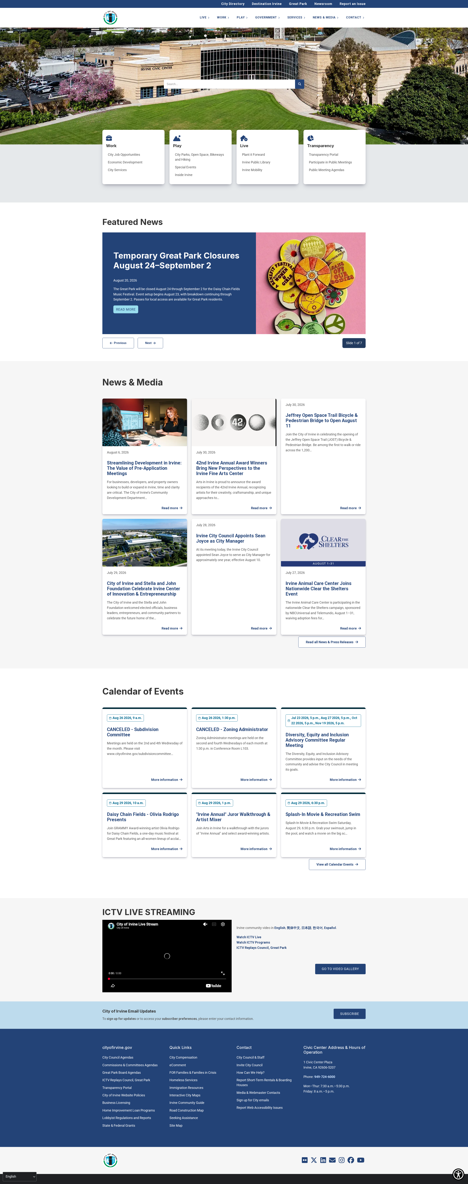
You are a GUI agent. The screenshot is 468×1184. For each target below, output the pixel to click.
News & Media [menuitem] (326, 18)
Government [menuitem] (267, 18)
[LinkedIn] (323, 1161)
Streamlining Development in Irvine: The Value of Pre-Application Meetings (144, 468)
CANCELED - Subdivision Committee (132, 732)
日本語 (306, 928)
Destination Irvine (267, 4)
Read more (126, 309)
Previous (120, 343)
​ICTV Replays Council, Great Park (262, 948)
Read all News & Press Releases (329, 642)
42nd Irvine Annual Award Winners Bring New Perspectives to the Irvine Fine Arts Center (231, 468)
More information (164, 780)
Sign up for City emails (253, 1100)
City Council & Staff (250, 1057)
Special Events (185, 167)
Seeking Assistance (183, 1118)
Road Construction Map (186, 1110)
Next (148, 343)
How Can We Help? (251, 1072)
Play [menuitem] (242, 18)
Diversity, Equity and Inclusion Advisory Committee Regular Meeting (317, 740)
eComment (177, 1065)
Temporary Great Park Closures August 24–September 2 (176, 260)
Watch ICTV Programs (253, 942)
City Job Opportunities (124, 154)
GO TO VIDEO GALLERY (340, 969)
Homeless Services (183, 1080)
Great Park (298, 4)
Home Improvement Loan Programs (128, 1110)
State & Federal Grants (118, 1125)
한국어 (318, 928)
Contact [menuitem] (355, 18)
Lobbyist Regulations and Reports (126, 1118)
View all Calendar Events (334, 864)
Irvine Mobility (252, 170)
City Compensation (183, 1057)
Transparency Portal (323, 154)
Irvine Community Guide (186, 1103)
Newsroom (323, 4)
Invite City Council (250, 1065)
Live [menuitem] (205, 18)
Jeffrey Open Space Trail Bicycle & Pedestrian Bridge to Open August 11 (322, 421)
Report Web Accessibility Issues (260, 1108)
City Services (117, 170)
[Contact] (332, 1161)
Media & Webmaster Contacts (258, 1093)
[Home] (110, 18)
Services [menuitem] (296, 18)
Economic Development (125, 162)
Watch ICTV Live (249, 937)
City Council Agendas (117, 1057)
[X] (314, 1161)
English (279, 928)
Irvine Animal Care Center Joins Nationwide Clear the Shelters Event (319, 589)
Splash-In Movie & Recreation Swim (323, 814)
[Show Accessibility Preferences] (458, 1174)
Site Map (175, 1125)
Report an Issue (353, 4)
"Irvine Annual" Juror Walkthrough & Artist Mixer (233, 817)
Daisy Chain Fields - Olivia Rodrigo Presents (143, 817)
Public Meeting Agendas (326, 170)
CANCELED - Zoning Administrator (232, 729)
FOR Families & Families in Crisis (192, 1072)
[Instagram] (342, 1161)
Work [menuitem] (223, 18)
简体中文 (293, 928)
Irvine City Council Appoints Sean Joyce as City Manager (230, 538)
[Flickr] (305, 1161)
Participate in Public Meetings (330, 162)
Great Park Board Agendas (121, 1072)
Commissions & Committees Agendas (130, 1065)
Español (330, 928)
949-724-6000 (324, 1077)
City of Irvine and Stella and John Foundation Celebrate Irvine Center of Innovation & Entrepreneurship (143, 589)
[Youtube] (361, 1161)
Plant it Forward (253, 154)
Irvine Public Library (256, 162)
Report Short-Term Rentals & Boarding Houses (264, 1082)
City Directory (233, 4)
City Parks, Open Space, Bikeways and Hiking (199, 157)
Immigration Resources (186, 1088)
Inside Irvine (184, 175)
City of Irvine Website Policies (123, 1095)
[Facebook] (351, 1161)
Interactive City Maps (184, 1095)
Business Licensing (116, 1103)
